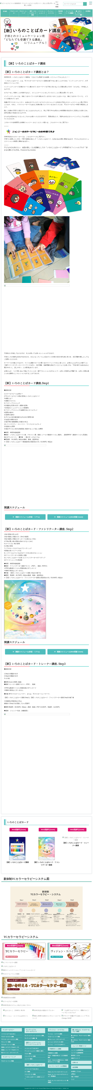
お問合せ (73, 1074)
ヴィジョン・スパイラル (56, 1030)
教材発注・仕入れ (75, 1055)
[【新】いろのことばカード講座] (17, 848)
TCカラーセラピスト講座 (7, 1036)
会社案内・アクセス (76, 1071)
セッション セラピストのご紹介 (56, 1042)
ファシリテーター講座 (30, 1056)
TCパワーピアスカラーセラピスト (31, 1030)
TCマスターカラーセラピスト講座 (9, 1039)
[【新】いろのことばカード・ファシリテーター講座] (46, 848)
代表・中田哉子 (75, 1076)
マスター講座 (28, 1053)
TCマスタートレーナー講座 (8, 1044)
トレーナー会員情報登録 (77, 1050)
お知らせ (75, 1062)
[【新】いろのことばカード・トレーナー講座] (75, 838)
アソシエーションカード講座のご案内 (34, 1051)
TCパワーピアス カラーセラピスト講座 (34, 1035)
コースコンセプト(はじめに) (8, 1034)
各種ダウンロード (75, 1058)
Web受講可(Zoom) (19, 830)
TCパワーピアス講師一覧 (31, 1038)
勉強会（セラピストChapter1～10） (10, 1047)
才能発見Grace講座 (53, 1053)
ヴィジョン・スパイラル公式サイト (56, 1044)
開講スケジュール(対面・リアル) (27, 517)
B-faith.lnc (59, 1088)
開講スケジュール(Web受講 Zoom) (70, 517)
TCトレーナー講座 (6, 1042)
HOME (5, 11)
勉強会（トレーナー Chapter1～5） (10, 1049)
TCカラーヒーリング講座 (7, 1061)
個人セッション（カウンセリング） (10, 1052)
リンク (72, 1079)
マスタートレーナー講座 (54, 1036)
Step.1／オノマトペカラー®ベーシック (57, 1071)
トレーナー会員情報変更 (77, 1052)
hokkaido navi (66, 1088)
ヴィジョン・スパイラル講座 (55, 1034)
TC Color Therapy (38, 1088)
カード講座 (27, 1071)
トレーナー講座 (28, 1059)
